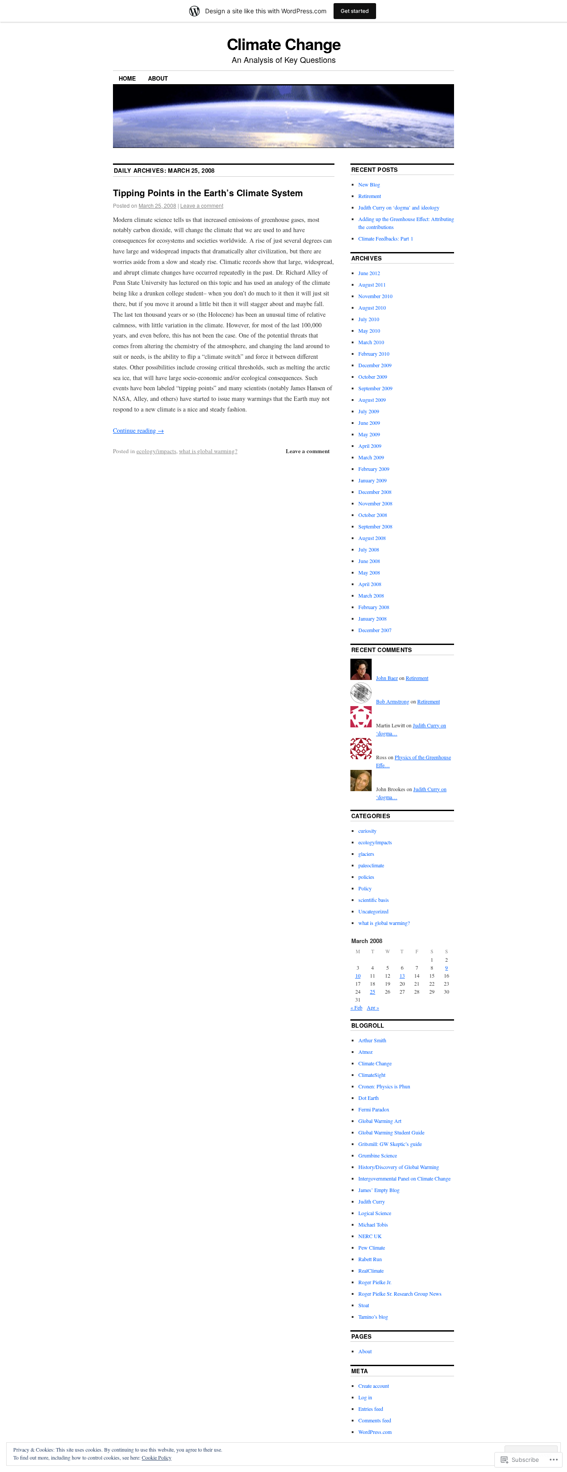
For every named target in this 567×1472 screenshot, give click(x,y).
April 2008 (369, 583)
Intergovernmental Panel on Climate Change (404, 1178)
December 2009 (375, 365)
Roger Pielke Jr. (375, 1282)
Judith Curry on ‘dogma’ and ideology (398, 207)
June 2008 (369, 560)
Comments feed (374, 1420)
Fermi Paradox (373, 1109)
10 (358, 975)
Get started (355, 11)
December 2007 (375, 629)
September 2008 (375, 526)
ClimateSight (371, 1074)
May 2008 (369, 572)
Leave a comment (201, 205)
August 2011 (372, 284)
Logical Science (374, 1212)
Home (127, 78)
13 (402, 975)
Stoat (363, 1305)
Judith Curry (371, 1201)
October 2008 (372, 514)
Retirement (369, 195)
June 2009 (369, 422)
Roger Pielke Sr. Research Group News (400, 1293)
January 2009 (372, 480)
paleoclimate (371, 865)
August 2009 (372, 399)
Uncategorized (373, 911)
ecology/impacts (156, 451)
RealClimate (371, 1270)
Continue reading (138, 430)
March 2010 (371, 342)
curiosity (367, 830)
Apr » (373, 1007)
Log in (365, 1397)
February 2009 (373, 468)
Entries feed (370, 1408)
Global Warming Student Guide (391, 1132)
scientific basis (373, 899)
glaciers (366, 853)
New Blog (369, 184)
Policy (365, 888)
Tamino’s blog (373, 1316)
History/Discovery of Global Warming (398, 1166)
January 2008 (372, 618)
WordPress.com (375, 1431)
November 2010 (375, 295)
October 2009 (372, 376)
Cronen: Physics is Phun (384, 1086)
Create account (373, 1385)
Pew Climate (371, 1247)
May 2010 (369, 330)
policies (366, 876)
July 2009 (368, 411)
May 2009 (369, 434)
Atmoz (365, 1051)
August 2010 (372, 307)
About (158, 78)
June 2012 (369, 272)
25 (372, 991)
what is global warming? (208, 451)
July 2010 (368, 318)
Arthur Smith (372, 1040)
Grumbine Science (377, 1155)
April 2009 (369, 445)
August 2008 (372, 537)
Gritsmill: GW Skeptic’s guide (390, 1143)
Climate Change (284, 43)
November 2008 (375, 503)
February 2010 (373, 353)
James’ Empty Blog (379, 1189)
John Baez (387, 677)
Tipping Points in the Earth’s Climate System (208, 192)
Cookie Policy (156, 1457)
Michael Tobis (373, 1224)
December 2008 (375, 491)
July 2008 (368, 549)
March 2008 (371, 595)
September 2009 (375, 388)
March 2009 (371, 457)
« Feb (356, 1007)
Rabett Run (370, 1258)
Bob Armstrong (392, 701)
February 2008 (373, 606)
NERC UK (370, 1235)
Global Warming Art (379, 1120)
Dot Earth (368, 1097)
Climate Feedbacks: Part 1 (385, 238)
